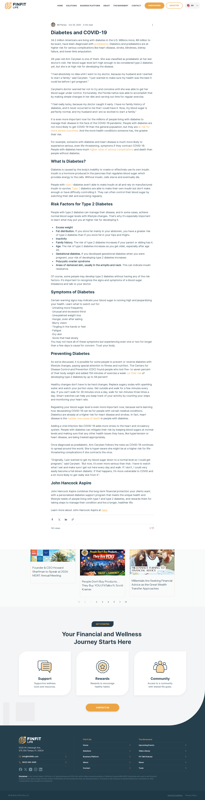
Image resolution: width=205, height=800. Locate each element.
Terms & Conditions (175, 795)
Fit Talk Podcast (145, 756)
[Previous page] (84, 601)
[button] (121, 5)
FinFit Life (87, 739)
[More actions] (152, 24)
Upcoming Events (146, 745)
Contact (86, 768)
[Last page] (125, 601)
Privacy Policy (191, 795)
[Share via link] (72, 519)
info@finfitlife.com (30, 756)
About (85, 762)
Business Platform (91, 756)
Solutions (87, 751)
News (141, 762)
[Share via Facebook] (52, 519)
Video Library (144, 751)
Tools (141, 768)
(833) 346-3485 (29, 762)
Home (85, 745)
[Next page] (120, 601)
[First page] (79, 601)
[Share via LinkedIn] (66, 519)
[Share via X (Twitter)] (59, 519)
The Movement (145, 739)
